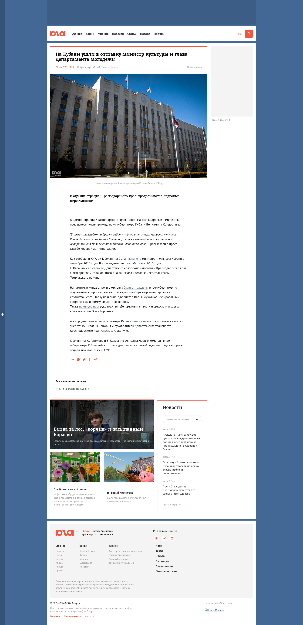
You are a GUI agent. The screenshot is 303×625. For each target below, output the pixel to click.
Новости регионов (177, 419)
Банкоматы (84, 566)
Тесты (159, 550)
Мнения (103, 34)
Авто (159, 545)
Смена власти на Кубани (74, 388)
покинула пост (89, 306)
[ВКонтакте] (156, 538)
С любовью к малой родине (71, 489)
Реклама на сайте (219, 119)
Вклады (83, 555)
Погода (145, 34)
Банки (90, 34)
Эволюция (162, 561)
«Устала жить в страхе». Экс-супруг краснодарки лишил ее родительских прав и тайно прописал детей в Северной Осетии (181, 442)
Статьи (132, 34)
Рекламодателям (72, 616)
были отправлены (136, 287)
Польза (160, 556)
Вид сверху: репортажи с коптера (125, 551)
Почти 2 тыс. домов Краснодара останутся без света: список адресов (179, 490)
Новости (118, 34)
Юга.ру (85, 531)
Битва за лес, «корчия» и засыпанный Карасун (98, 431)
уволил (137, 321)
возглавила (96, 268)
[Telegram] (164, 538)
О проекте (55, 616)
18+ (240, 34)
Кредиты (83, 559)
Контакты (89, 616)
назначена (134, 259)
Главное (60, 545)
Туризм (113, 545)
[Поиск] (249, 34)
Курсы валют (85, 562)
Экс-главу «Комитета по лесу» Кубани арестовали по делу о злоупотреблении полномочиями (181, 467)
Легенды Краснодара (119, 555)
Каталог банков (87, 551)
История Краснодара (119, 559)
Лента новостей (170, 504)
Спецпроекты (164, 566)
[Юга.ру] (57, 34)
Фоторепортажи (166, 571)
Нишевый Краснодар (120, 492)
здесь (79, 591)
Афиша (77, 34)
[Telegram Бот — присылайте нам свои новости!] (172, 538)
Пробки (159, 34)
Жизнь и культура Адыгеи (121, 562)
